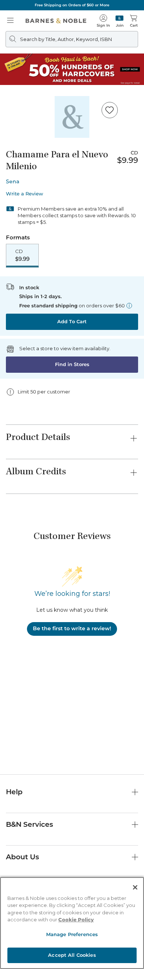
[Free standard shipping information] (129, 305)
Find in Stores (72, 364)
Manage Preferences (72, 934)
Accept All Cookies (72, 955)
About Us (22, 857)
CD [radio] (22, 255)
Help (14, 792)
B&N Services (29, 824)
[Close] (135, 887)
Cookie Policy (76, 919)
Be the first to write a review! (72, 628)
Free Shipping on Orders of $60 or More (72, 5)
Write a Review (24, 194)
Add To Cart (72, 321)
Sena (12, 181)
